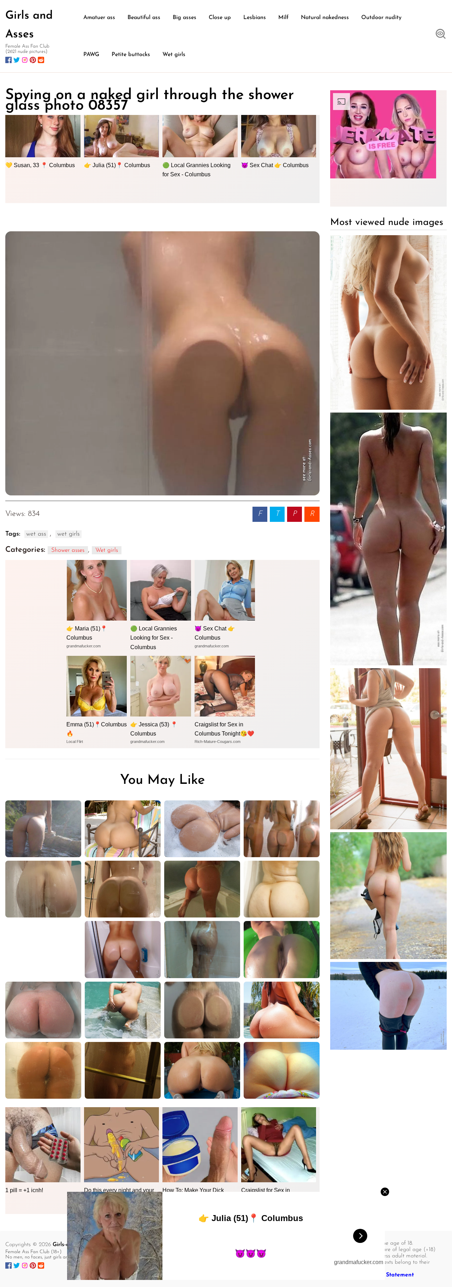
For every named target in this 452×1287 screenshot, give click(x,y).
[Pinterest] (33, 60)
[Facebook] (8, 60)
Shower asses (67, 550)
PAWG (91, 54)
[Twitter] (16, 60)
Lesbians (254, 17)
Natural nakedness (325, 17)
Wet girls (173, 54)
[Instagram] (25, 60)
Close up (220, 17)
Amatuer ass (99, 17)
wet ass (36, 534)
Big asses (184, 17)
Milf (283, 17)
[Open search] (441, 34)
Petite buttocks (131, 54)
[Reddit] (41, 60)
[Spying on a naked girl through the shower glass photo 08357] (162, 363)
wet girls (68, 534)
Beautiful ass (143, 17)
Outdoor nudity (381, 17)
